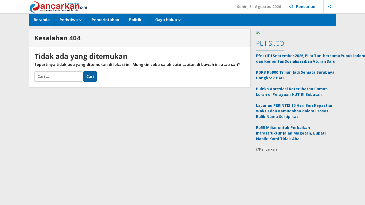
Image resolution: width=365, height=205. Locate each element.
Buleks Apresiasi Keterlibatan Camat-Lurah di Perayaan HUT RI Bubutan (292, 91)
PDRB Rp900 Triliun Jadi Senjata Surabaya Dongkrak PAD (295, 75)
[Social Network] (330, 6)
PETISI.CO (270, 43)
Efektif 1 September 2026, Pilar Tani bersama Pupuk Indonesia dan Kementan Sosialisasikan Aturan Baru (296, 58)
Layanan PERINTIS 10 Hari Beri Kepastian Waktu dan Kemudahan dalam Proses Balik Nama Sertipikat (294, 111)
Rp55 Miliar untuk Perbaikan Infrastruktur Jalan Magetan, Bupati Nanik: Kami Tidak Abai (291, 133)
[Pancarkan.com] (59, 6)
